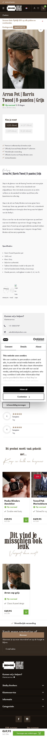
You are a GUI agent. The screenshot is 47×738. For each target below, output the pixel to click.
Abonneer (23, 635)
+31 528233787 (14, 326)
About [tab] (38, 346)
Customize (22, 397)
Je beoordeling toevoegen (16, 405)
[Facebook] (19, 719)
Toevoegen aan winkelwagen (27, 733)
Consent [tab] (8, 346)
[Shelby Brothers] (13, 8)
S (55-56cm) (12, 125)
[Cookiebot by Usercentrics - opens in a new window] (33, 339)
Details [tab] (23, 346)
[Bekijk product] (26, 520)
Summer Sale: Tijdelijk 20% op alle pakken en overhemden (19, 23)
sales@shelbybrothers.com (18, 332)
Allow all (23, 389)
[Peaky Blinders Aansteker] (16, 485)
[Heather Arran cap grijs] (16, 576)
